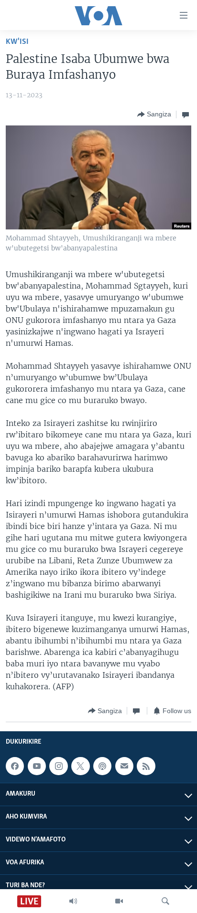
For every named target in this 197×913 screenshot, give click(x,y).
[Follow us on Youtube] (37, 766)
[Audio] (73, 901)
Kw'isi (17, 42)
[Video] (119, 901)
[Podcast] (102, 766)
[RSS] (146, 766)
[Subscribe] (124, 766)
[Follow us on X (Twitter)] (80, 766)
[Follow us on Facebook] (15, 766)
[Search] (165, 901)
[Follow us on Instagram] (58, 766)
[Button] (154, 114)
